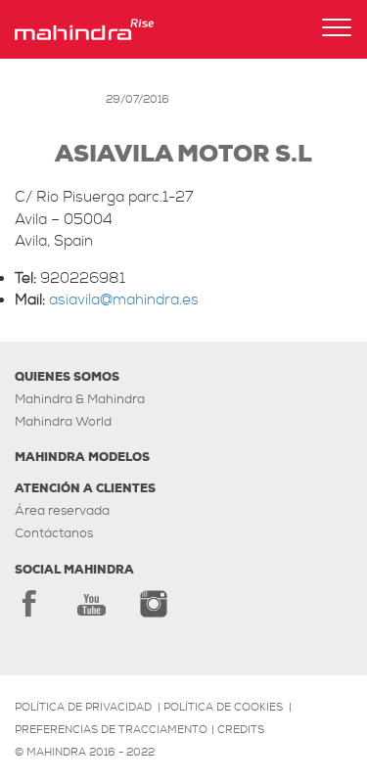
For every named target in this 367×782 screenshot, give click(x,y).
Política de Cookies (223, 706)
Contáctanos (54, 533)
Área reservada (62, 510)
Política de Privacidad (83, 706)
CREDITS (240, 729)
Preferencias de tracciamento (111, 729)
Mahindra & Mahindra (80, 399)
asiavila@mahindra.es (124, 300)
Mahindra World (63, 421)
